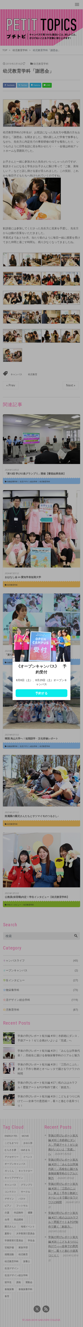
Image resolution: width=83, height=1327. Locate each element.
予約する (41, 693)
